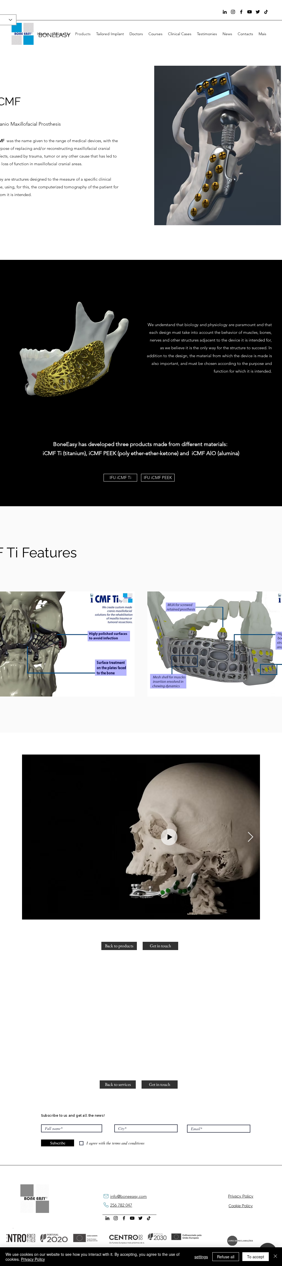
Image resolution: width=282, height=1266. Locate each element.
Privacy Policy (33, 1259)
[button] (118, 1084)
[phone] (106, 1205)
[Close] (275, 1257)
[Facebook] (241, 12)
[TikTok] (266, 12)
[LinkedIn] (224, 12)
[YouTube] (249, 12)
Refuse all (225, 1256)
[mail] (105, 1196)
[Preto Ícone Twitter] (258, 12)
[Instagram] (233, 12)
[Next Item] (250, 837)
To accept (255, 1256)
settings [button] (201, 1256)
